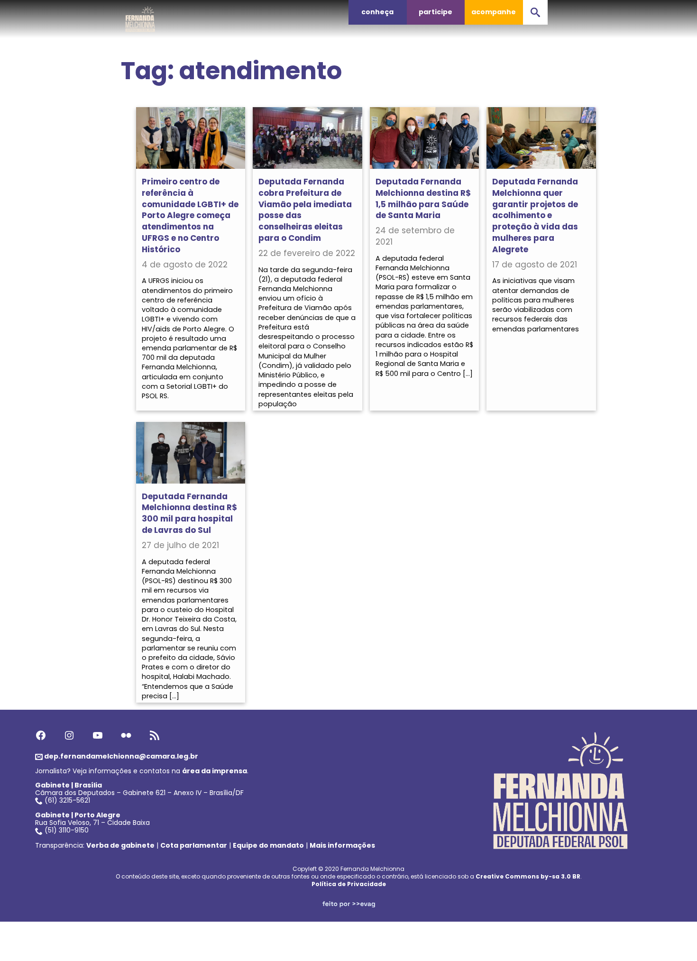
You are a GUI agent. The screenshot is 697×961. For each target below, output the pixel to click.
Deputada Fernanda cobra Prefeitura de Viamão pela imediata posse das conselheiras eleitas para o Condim (305, 210)
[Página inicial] (140, 16)
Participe (435, 12)
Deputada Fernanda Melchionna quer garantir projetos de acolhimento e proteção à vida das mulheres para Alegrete (535, 215)
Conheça (377, 12)
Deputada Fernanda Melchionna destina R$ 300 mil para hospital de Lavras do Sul (189, 513)
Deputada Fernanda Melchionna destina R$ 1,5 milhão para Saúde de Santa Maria (423, 198)
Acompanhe (493, 12)
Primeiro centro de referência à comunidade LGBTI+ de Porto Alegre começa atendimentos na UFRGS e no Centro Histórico (190, 215)
